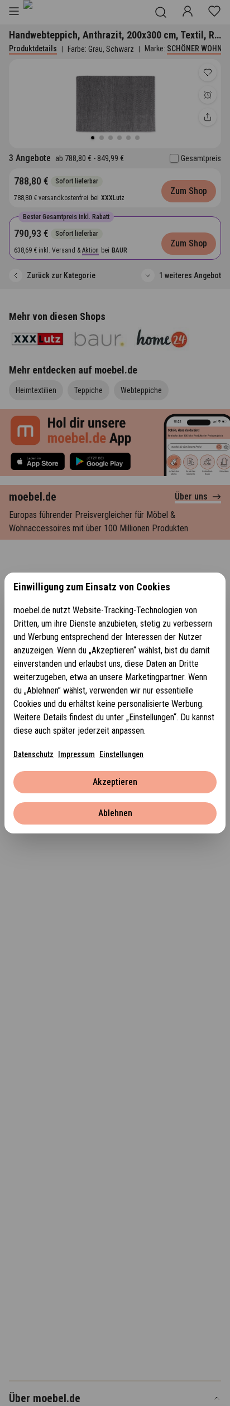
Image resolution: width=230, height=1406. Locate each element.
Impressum (76, 754)
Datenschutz (33, 754)
